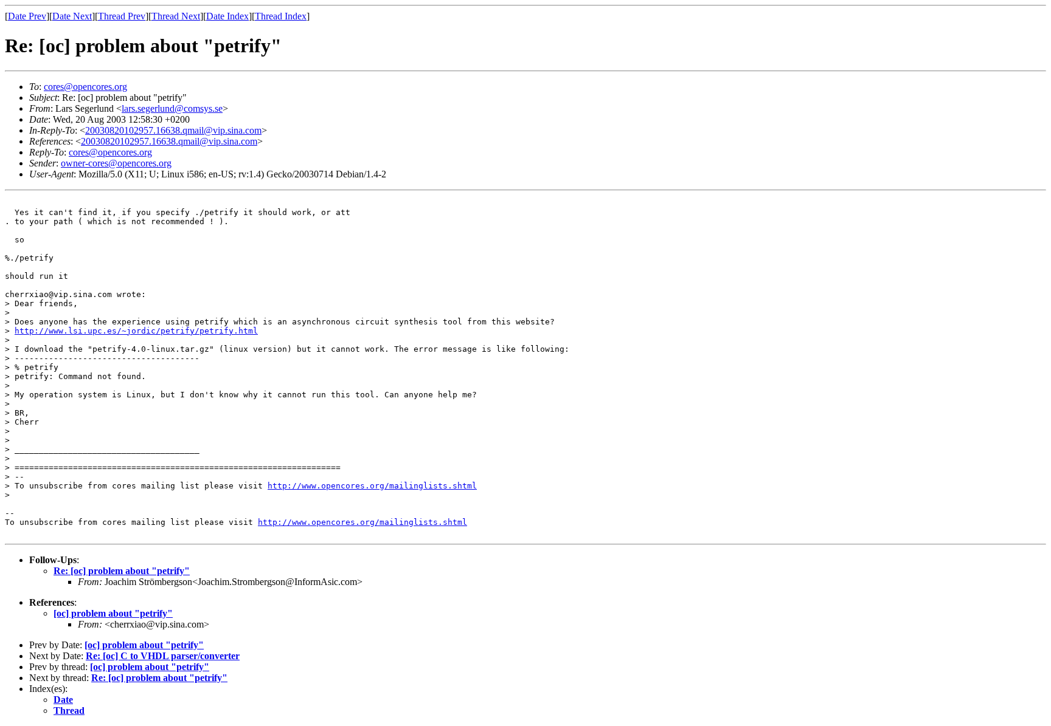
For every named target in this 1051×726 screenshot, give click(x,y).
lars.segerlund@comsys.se (172, 108)
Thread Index (281, 16)
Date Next (72, 16)
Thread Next (175, 16)
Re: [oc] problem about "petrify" (122, 571)
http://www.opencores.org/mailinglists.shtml (372, 485)
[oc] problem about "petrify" (113, 613)
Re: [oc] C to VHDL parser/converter (163, 656)
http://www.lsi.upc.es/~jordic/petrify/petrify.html (136, 330)
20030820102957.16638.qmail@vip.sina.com (173, 130)
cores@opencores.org (85, 86)
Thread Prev (121, 16)
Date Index (227, 16)
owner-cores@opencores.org (116, 163)
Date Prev (27, 16)
